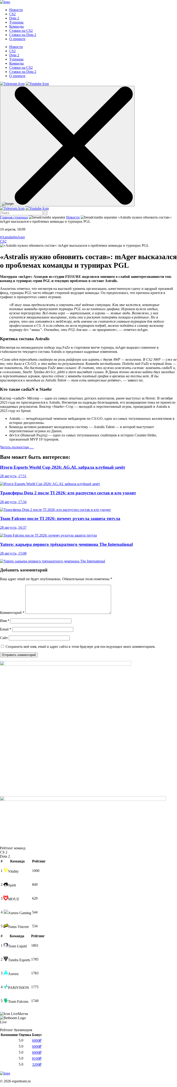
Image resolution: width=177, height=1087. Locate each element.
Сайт (4, 638)
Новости (16, 10)
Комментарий (12, 613)
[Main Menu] (67, 146)
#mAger (19, 237)
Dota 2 (14, 18)
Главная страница (14, 217)
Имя (4, 621)
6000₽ (36, 1040)
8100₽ (36, 1058)
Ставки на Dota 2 (22, 35)
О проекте (17, 39)
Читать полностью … (17, 447)
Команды (16, 26)
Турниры (16, 22)
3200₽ (36, 1064)
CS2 (12, 14)
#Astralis (6, 237)
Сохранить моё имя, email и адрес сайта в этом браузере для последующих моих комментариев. (81, 647)
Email (5, 629)
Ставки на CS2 (21, 31)
